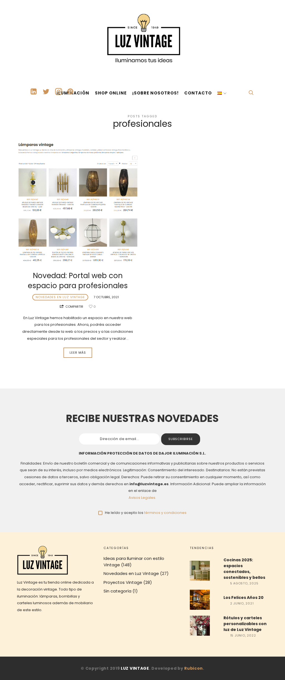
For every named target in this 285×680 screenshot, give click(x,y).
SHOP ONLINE (111, 93)
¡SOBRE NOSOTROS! (155, 93)
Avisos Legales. (142, 497)
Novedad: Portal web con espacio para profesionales (78, 281)
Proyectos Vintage (123, 582)
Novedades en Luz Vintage (60, 297)
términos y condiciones (165, 512)
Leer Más (78, 352)
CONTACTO (198, 93)
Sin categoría (117, 591)
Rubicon (193, 668)
